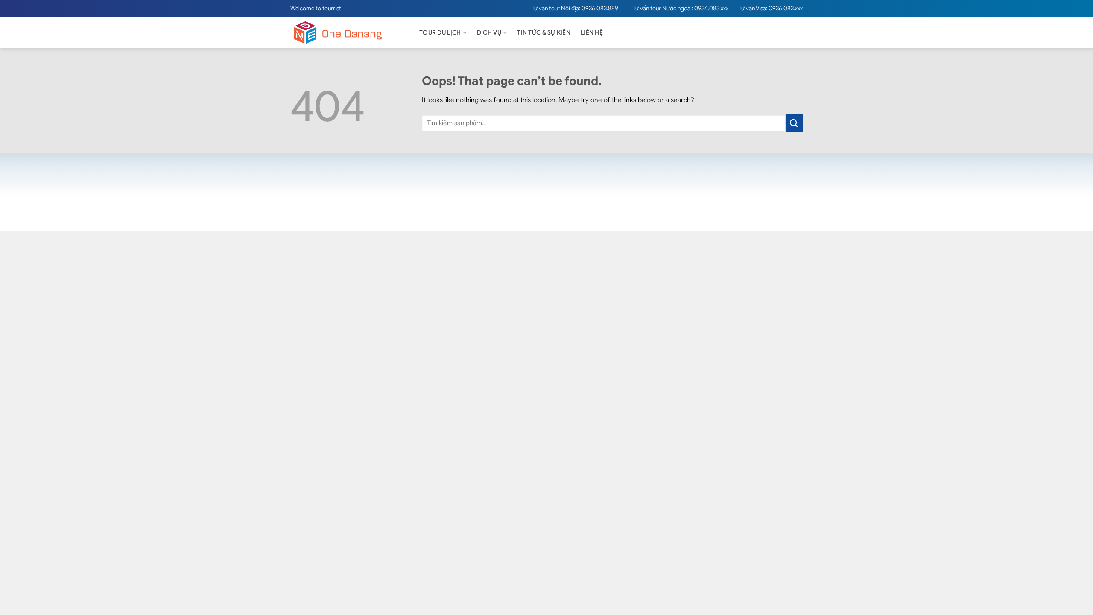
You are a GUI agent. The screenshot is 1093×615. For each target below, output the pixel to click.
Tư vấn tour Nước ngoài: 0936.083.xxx (681, 8)
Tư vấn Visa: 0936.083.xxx (771, 8)
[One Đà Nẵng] (345, 32)
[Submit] (794, 122)
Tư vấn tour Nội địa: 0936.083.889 (576, 8)
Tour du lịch (440, 32)
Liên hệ (592, 32)
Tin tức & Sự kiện (543, 32)
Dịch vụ (489, 32)
